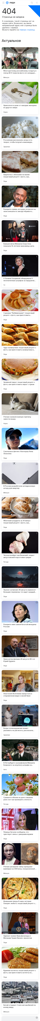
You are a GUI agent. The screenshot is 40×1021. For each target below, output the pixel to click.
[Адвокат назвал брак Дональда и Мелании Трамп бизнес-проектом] (20, 928)
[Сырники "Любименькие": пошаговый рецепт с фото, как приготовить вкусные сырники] (20, 305)
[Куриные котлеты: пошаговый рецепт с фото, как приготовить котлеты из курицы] (20, 963)
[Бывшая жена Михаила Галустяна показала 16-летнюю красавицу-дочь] (20, 236)
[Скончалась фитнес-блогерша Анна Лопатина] (20, 444)
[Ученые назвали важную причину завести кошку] (20, 409)
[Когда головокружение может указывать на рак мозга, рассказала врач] (20, 721)
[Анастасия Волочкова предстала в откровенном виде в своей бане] (20, 686)
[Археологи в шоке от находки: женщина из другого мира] (20, 98)
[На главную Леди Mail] (12, 2)
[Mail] (7, 2)
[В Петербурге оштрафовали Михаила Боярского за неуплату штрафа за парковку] (20, 755)
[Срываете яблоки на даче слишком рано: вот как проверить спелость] (20, 790)
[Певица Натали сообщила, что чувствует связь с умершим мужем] (20, 825)
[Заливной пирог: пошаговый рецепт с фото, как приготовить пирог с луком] (20, 375)
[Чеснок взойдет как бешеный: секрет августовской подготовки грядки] (20, 548)
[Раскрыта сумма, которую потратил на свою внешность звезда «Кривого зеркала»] (20, 202)
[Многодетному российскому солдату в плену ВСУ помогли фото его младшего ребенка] (20, 63)
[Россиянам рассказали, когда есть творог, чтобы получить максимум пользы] (20, 132)
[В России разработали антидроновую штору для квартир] (20, 478)
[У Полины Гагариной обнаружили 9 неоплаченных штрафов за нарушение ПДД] (20, 271)
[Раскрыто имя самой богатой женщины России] (20, 617)
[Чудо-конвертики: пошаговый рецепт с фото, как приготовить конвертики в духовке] (20, 340)
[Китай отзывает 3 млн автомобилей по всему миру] (20, 998)
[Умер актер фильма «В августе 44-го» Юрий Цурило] (20, 652)
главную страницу (27, 30)
